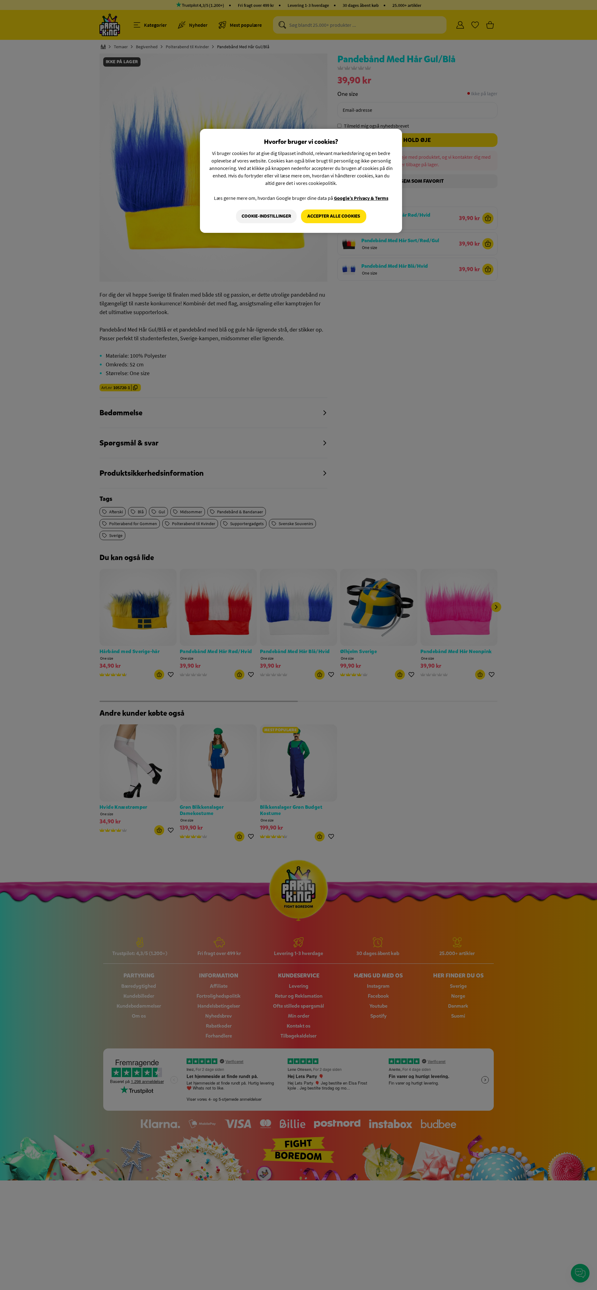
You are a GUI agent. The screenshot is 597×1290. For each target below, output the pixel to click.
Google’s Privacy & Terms (361, 198)
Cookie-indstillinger (266, 216)
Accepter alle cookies (333, 216)
